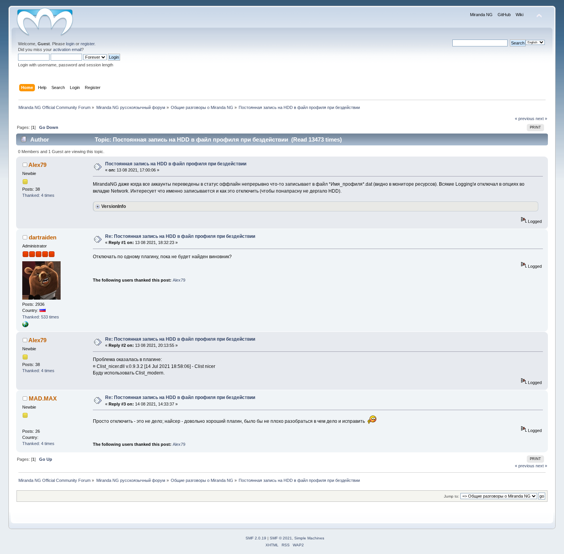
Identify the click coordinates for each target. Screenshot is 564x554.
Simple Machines (309, 538)
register (87, 43)
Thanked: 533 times (40, 317)
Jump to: (451, 496)
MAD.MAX (43, 398)
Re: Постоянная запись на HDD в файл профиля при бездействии (180, 236)
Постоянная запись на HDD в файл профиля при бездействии (175, 164)
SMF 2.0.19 (256, 538)
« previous (524, 118)
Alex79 (37, 165)
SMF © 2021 (281, 538)
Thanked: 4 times (38, 195)
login (70, 43)
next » (541, 118)
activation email (67, 49)
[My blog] (25, 325)
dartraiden (42, 237)
